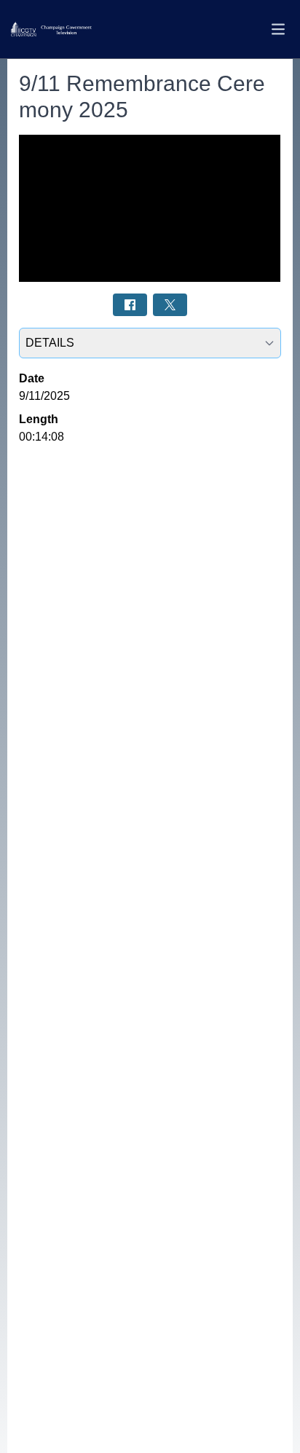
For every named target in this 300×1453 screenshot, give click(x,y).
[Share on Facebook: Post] (130, 305)
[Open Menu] (278, 29)
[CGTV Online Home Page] (51, 29)
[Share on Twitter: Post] (170, 305)
